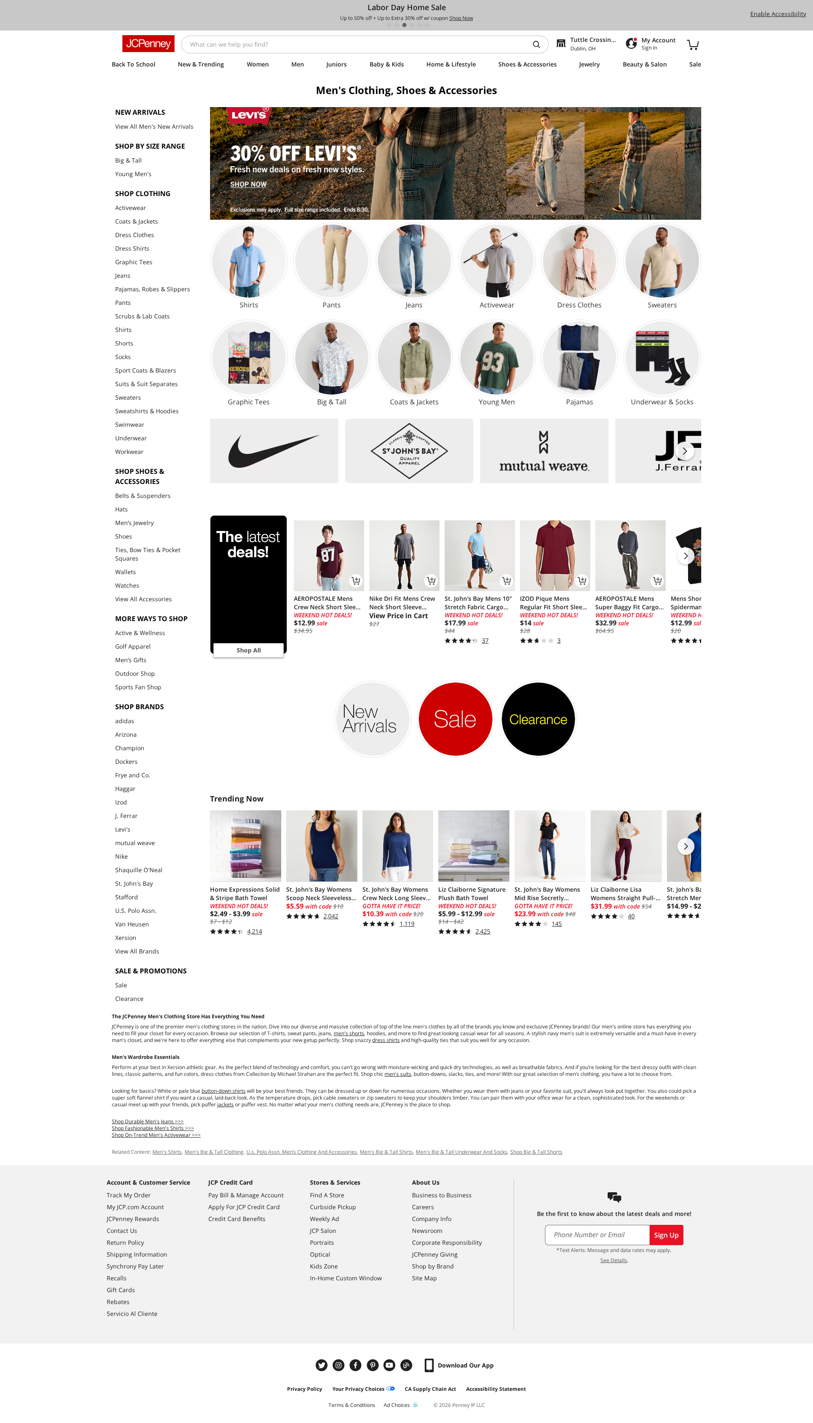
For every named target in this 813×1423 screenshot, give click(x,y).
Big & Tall (128, 160)
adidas (124, 721)
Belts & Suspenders (143, 496)
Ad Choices (397, 1405)
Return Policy (125, 1242)
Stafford (126, 897)
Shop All (249, 650)
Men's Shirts (167, 1151)
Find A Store (327, 1195)
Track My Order (129, 1195)
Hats (121, 509)
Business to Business (442, 1195)
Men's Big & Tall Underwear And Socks (461, 1151)
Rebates (118, 1302)
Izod (121, 802)
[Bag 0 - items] (692, 44)
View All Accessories (143, 599)
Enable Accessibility (778, 14)
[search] (539, 44)
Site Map (424, 1278)
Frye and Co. (132, 775)
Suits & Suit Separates (146, 384)
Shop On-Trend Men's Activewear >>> (156, 1134)
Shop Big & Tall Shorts (536, 1151)
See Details (613, 1260)
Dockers (126, 761)
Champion (129, 748)
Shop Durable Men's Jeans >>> (148, 1121)
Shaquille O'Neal (139, 870)
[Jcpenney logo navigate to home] (148, 43)
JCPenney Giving (435, 1254)
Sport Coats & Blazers (145, 370)
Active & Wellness (140, 633)
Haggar (125, 789)
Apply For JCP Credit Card (244, 1207)
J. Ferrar (126, 816)
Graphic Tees (133, 262)
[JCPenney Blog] (407, 1365)
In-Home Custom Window (346, 1278)
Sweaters (128, 397)
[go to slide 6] (427, 25)
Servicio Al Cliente (132, 1314)
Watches (127, 585)
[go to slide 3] (404, 25)
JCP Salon (323, 1231)
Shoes (123, 536)
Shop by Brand (433, 1266)
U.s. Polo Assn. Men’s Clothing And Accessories (301, 1151)
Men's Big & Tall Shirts (386, 1151)
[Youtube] (390, 1365)
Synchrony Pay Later (135, 1266)
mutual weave (135, 843)
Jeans (122, 275)
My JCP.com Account (135, 1207)
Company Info (431, 1219)
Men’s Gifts (131, 660)
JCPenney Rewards (133, 1219)
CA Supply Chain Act (430, 1389)
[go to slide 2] (397, 25)
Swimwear (129, 424)
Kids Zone (324, 1266)
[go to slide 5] (420, 25)
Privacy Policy (304, 1389)
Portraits (322, 1242)
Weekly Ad (324, 1219)
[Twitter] (322, 1365)
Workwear (129, 452)
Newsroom (427, 1231)
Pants (123, 302)
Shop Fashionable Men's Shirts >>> (153, 1128)
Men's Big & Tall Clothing (214, 1151)
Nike (121, 856)
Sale (121, 985)
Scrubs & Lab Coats (142, 316)
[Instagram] (339, 1365)
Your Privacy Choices (358, 1389)
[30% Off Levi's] (455, 163)
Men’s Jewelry (134, 523)
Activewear (130, 208)
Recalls (117, 1278)
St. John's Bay (134, 883)
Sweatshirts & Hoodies (147, 411)
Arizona (126, 734)
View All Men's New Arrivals (154, 126)
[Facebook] (356, 1365)
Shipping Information (137, 1254)
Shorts (124, 343)
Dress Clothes (134, 235)
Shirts (123, 330)
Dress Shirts (132, 248)
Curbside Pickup (333, 1207)
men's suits (397, 1074)
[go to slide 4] (412, 25)
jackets (225, 1104)
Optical (320, 1254)
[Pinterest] (373, 1365)
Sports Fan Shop (138, 687)
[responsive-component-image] (274, 451)
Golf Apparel (133, 646)
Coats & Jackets (136, 221)
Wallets (125, 572)
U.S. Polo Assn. (136, 910)
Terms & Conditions (352, 1405)
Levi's (122, 829)
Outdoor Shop (135, 673)
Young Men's (133, 174)
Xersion (125, 938)
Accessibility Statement (496, 1389)
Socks (123, 357)
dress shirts (386, 1040)
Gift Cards (121, 1290)
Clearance (129, 999)
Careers (423, 1207)
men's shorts (349, 1033)
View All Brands (137, 951)
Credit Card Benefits (236, 1219)
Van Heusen (132, 924)
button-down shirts (224, 1090)
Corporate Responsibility (447, 1242)
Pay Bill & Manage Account (246, 1195)
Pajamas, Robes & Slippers (152, 289)
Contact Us (122, 1231)
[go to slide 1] (389, 25)
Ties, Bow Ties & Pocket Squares (147, 554)
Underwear (131, 438)
